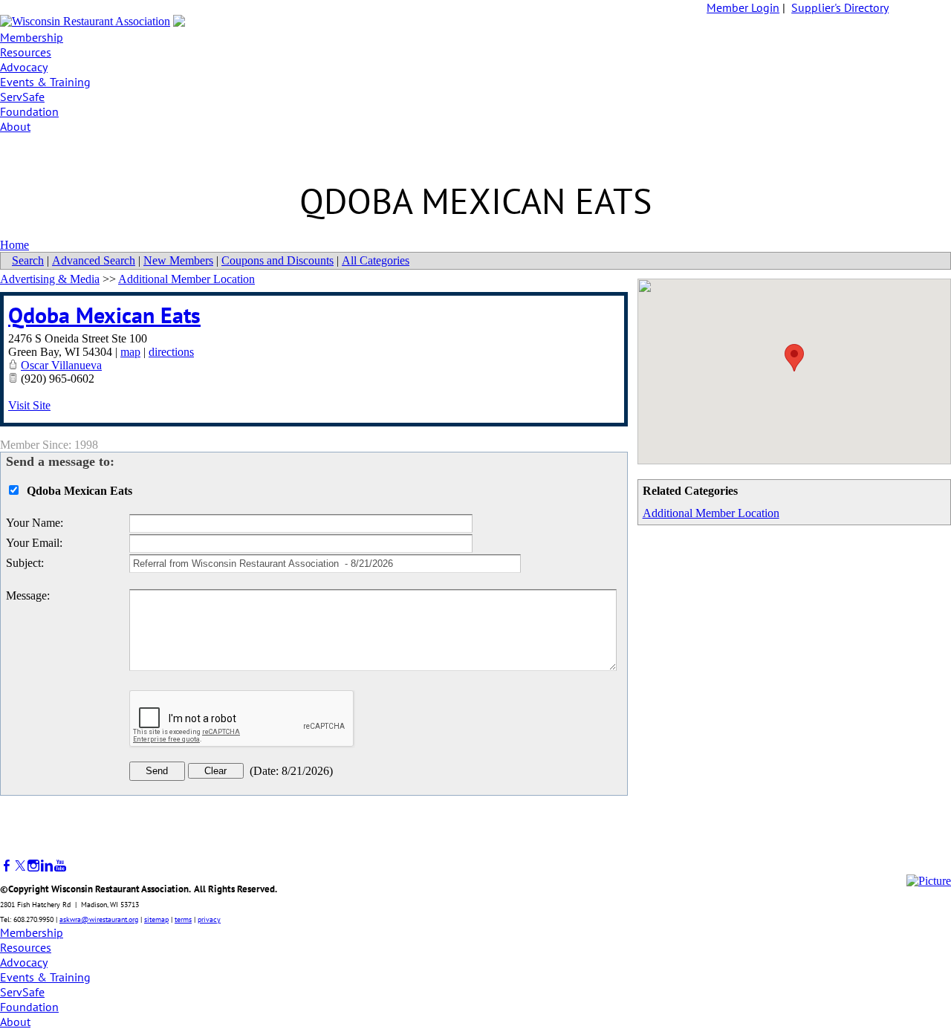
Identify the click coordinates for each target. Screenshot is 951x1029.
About (15, 126)
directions (171, 351)
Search (28, 260)
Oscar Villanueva (61, 365)
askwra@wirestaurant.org (98, 919)
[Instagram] (33, 866)
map (130, 351)
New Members (178, 260)
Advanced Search (93, 260)
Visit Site (29, 405)
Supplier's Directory (840, 7)
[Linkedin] (47, 866)
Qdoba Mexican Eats (104, 314)
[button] (794, 357)
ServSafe (22, 96)
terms (183, 919)
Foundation (29, 111)
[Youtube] (60, 866)
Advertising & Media (50, 279)
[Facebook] (7, 866)
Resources (25, 52)
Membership (31, 37)
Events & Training (45, 81)
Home (14, 244)
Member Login (743, 7)
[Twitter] (20, 866)
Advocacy (24, 66)
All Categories (375, 260)
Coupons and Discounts (277, 260)
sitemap (156, 919)
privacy (209, 919)
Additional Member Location (711, 513)
